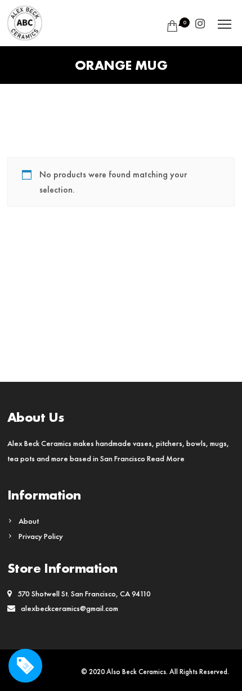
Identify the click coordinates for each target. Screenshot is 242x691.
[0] (170, 26)
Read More (166, 458)
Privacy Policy (41, 536)
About (29, 521)
